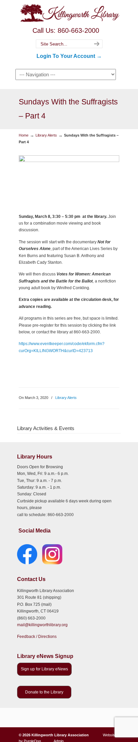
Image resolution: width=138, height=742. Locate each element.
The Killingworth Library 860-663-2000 (69, 12)
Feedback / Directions (37, 636)
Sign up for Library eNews (44, 669)
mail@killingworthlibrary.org (42, 625)
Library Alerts (46, 135)
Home (23, 135)
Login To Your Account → (69, 56)
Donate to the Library (44, 692)
